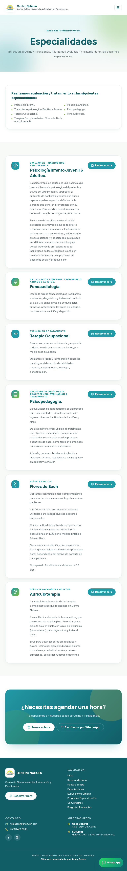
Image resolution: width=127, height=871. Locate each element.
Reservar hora (103, 165)
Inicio (70, 775)
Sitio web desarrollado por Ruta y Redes (63, 859)
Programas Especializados (81, 798)
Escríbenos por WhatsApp (82, 727)
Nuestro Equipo (75, 784)
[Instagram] (17, 837)
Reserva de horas (77, 780)
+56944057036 (18, 829)
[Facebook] (8, 837)
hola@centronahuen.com (23, 823)
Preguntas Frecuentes (79, 807)
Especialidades (75, 789)
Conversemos (75, 802)
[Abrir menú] (118, 7)
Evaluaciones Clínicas (79, 793)
